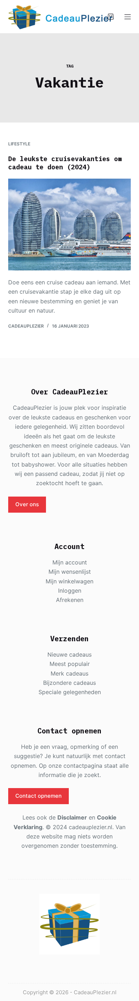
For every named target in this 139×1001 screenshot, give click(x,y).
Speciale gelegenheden (69, 692)
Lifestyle (19, 143)
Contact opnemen (38, 795)
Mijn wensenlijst (69, 571)
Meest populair (70, 663)
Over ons (27, 504)
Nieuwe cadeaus (69, 654)
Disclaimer (72, 817)
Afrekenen (69, 599)
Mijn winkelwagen (69, 581)
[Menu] (127, 17)
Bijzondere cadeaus (69, 682)
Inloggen (69, 590)
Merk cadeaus (69, 673)
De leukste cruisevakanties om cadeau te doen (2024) (65, 163)
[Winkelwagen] (111, 17)
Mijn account (69, 562)
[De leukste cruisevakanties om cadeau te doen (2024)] (69, 224)
